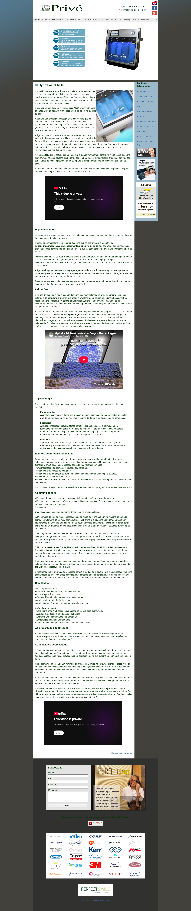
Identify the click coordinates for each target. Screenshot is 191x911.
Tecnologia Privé (129, 20)
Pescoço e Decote (144, 102)
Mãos (138, 107)
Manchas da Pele (144, 112)
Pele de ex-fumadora (146, 122)
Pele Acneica (142, 92)
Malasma (140, 132)
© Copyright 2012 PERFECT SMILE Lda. (95, 900)
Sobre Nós (145, 20)
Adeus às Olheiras (144, 126)
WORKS (40, 20)
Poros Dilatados (143, 136)
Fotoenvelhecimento (145, 141)
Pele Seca (141, 116)
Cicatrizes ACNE (144, 97)
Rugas (139, 144)
